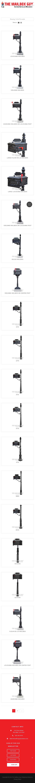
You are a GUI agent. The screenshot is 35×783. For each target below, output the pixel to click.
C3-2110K (17, 564)
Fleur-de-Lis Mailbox (17, 631)
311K (17, 394)
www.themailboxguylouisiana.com (19, 738)
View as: (15, 22)
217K (17, 361)
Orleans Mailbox (17, 90)
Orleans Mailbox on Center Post (17, 293)
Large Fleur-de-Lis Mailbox (17, 158)
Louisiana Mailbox (17, 56)
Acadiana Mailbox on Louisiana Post (17, 124)
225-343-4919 (19, 735)
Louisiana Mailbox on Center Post (17, 665)
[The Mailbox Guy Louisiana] (17, 4)
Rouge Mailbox (17, 259)
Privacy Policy (17, 779)
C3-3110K (17, 597)
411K (17, 462)
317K (17, 428)
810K (17, 530)
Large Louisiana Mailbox (17, 191)
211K (17, 327)
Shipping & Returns (27, 777)
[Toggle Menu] (33, 5)
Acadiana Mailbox (17, 699)
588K (17, 496)
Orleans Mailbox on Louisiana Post (17, 225)
